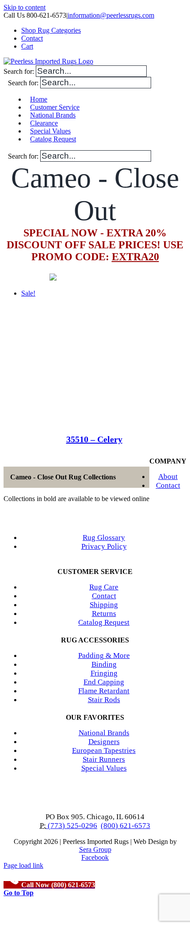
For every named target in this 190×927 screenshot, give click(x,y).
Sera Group (95, 849)
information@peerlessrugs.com (111, 15)
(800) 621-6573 (125, 825)
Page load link (23, 865)
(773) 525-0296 (71, 825)
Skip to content (25, 7)
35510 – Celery (94, 439)
